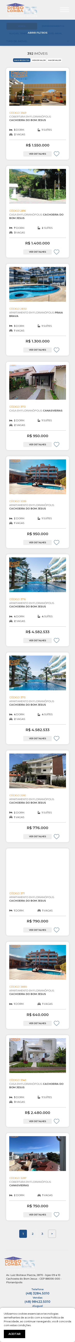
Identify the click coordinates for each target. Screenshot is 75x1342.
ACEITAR (14, 1334)
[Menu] (64, 10)
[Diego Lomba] (21, 9)
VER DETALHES (37, 153)
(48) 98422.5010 (37, 1300)
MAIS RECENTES (21, 60)
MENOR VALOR (39, 60)
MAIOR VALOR (54, 60)
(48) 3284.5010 (37, 1291)
